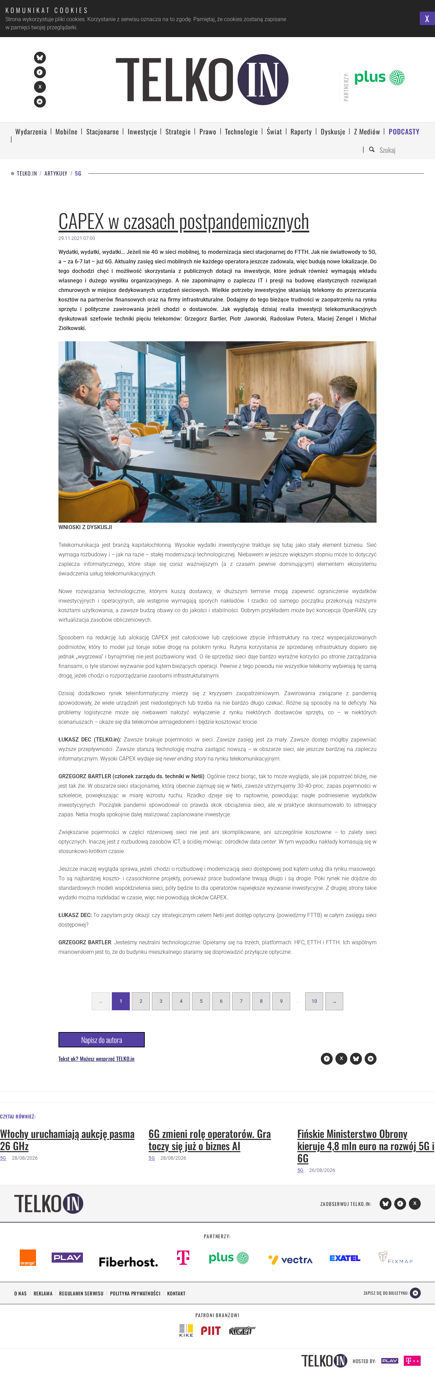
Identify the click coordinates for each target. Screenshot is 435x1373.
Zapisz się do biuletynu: (386, 1293)
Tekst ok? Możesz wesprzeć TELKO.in (96, 1059)
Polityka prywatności (135, 1293)
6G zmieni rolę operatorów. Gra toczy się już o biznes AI (210, 1139)
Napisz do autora (101, 1039)
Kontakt (176, 1293)
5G (3, 1158)
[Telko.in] (202, 79)
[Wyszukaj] (372, 150)
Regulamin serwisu (81, 1293)
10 (314, 1001)
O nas (20, 1293)
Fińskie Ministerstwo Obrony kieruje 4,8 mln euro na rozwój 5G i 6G (365, 1145)
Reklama (43, 1293)
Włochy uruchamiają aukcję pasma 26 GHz (67, 1139)
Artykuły (56, 173)
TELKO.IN (27, 173)
